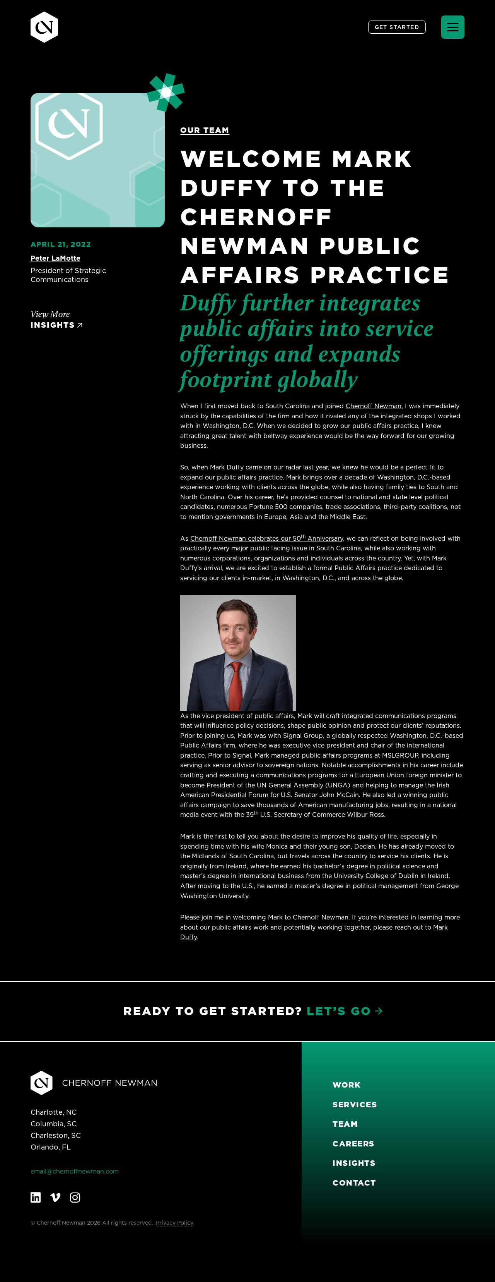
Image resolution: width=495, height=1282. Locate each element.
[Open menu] (452, 27)
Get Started (397, 27)
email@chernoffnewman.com (75, 1171)
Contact (354, 1183)
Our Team (204, 130)
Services (355, 1104)
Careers (354, 1144)
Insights (354, 1163)
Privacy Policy (174, 1223)
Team (345, 1124)
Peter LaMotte (55, 258)
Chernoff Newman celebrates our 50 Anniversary (266, 538)
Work (347, 1085)
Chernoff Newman (373, 406)
